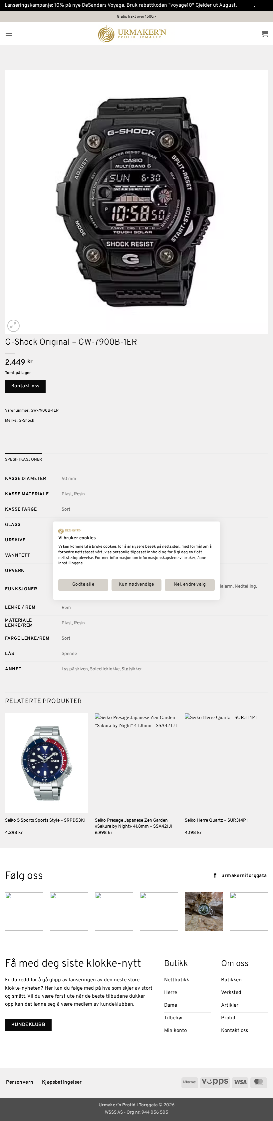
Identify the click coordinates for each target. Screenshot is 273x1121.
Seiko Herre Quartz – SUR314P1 (216, 820)
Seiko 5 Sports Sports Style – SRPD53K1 (45, 820)
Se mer (246, 5)
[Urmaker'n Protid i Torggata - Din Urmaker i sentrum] (136, 34)
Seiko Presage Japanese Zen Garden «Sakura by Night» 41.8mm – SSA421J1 (133, 823)
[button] (9, 34)
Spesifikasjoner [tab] (23, 459)
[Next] (268, 780)
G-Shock (26, 420)
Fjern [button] (262, 5)
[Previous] (5, 780)
